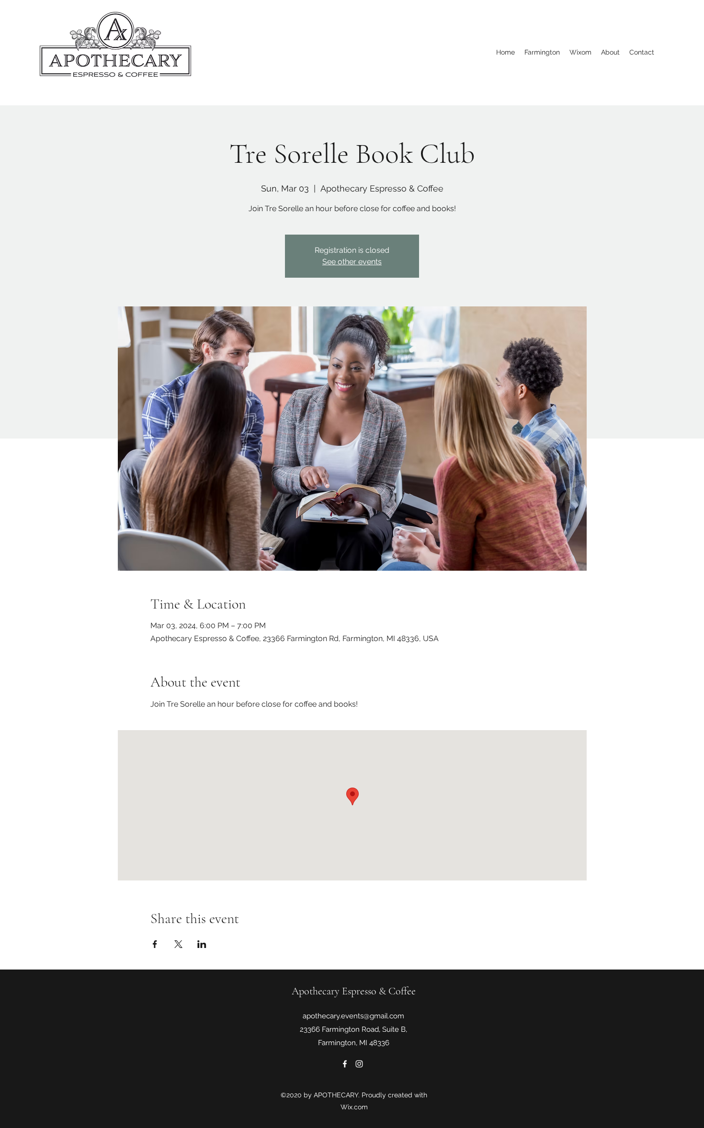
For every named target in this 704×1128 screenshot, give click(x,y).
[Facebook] (345, 1064)
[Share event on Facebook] (154, 944)
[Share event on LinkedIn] (201, 944)
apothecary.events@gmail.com (353, 1016)
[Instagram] (359, 1064)
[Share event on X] (178, 944)
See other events (352, 261)
